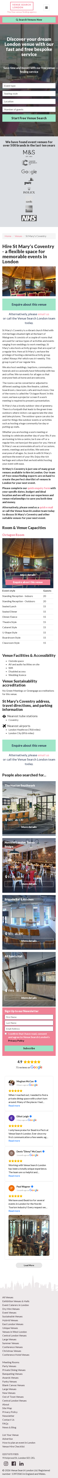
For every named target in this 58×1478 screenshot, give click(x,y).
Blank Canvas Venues (13, 1385)
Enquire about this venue (29, 304)
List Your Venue (10, 1434)
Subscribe (29, 1048)
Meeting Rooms (10, 1362)
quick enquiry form (39, 488)
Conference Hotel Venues (15, 1354)
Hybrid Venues (10, 1320)
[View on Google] (12, 1083)
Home (8, 236)
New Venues (8, 1392)
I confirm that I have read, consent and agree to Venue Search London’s (29, 1037)
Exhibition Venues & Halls (15, 1301)
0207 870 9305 (10, 1454)
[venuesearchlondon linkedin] (21, 1464)
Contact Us (8, 1419)
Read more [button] (14, 1105)
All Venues (7, 1297)
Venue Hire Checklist (13, 1446)
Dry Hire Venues (11, 1308)
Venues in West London (14, 1331)
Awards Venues (10, 1377)
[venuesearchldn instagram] (6, 1464)
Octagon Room (13, 535)
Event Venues (9, 1312)
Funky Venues (9, 1381)
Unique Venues (10, 1327)
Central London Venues (14, 1335)
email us (43, 314)
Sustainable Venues (12, 1316)
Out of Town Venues (13, 1396)
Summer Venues (10, 1343)
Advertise (7, 1438)
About (5, 1404)
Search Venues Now (30, 19)
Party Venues (9, 1366)
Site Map (7, 1408)
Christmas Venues (11, 1350)
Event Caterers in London (15, 1304)
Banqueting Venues (12, 1373)
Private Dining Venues (14, 1369)
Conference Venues (12, 1346)
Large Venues (9, 1339)
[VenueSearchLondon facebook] (13, 1464)
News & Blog (9, 1427)
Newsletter (8, 1415)
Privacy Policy (16, 1040)
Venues (18, 236)
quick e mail (46, 507)
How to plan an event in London (18, 1442)
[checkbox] (6, 1034)
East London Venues (12, 1324)
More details (28, 574)
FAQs (5, 1423)
